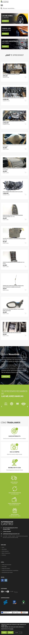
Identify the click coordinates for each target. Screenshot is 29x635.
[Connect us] (2, 580)
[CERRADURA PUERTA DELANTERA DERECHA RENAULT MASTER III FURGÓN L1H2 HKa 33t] (14, 280)
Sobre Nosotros (5, 551)
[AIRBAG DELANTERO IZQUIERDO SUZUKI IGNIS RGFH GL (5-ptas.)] (14, 139)
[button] (1, 406)
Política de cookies (6, 568)
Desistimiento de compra (7, 572)
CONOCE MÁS (6, 376)
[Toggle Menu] (2, 6)
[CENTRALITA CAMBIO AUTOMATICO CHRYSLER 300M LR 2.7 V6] (14, 233)
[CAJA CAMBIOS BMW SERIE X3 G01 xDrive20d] (14, 186)
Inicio (3, 547)
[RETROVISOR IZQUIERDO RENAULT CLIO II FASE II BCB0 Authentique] (14, 303)
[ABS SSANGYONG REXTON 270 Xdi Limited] (14, 327)
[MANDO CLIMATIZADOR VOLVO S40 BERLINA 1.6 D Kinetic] (14, 256)
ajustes (11, 628)
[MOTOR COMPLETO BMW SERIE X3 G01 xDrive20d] (14, 92)
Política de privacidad (6, 564)
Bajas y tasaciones (6, 553)
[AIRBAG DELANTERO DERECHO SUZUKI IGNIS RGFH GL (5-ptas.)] (14, 162)
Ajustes (16, 632)
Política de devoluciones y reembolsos (10, 570)
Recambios (4, 549)
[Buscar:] (13, 8)
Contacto (4, 555)
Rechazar (10, 632)
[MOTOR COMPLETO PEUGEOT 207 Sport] (14, 68)
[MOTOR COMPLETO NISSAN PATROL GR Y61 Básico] (14, 115)
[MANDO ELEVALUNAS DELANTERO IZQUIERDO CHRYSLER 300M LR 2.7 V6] (14, 209)
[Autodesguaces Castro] (7, 1)
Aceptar (4, 632)
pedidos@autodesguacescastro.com (11, 533)
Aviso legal (4, 566)
